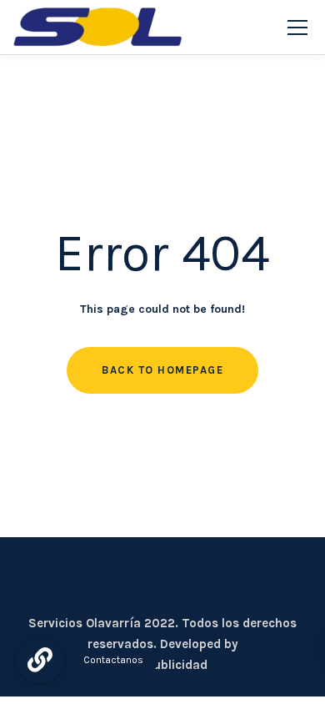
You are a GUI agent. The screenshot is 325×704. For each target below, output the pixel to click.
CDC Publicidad (163, 664)
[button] (40, 659)
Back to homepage (162, 370)
